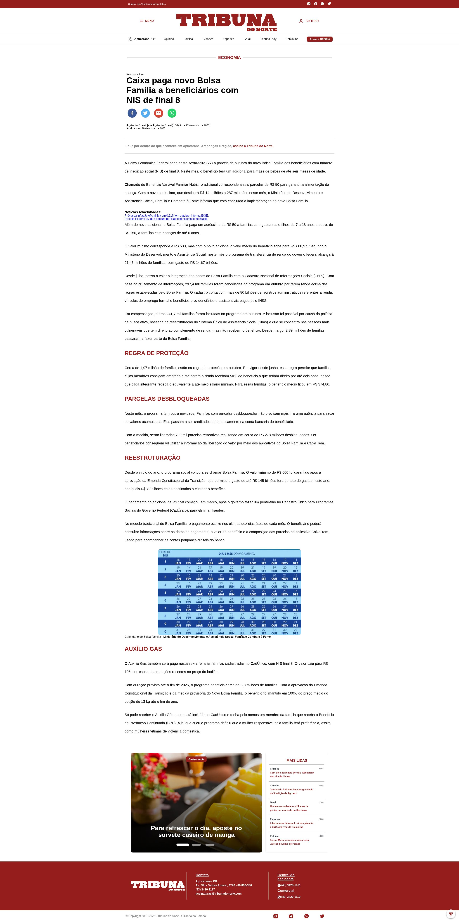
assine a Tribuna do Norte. (253, 146)
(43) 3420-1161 (291, 885)
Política (188, 38)
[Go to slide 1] (182, 845)
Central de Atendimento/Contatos (147, 4)
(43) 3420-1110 (291, 896)
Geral (247, 38)
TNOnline (292, 38)
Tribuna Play (268, 38)
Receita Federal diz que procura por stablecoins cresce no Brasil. (166, 218)
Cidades (208, 38)
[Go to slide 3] (209, 845)
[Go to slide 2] (196, 845)
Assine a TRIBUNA (319, 39)
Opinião (169, 38)
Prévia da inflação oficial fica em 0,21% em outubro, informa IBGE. (167, 215)
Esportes (228, 38)
